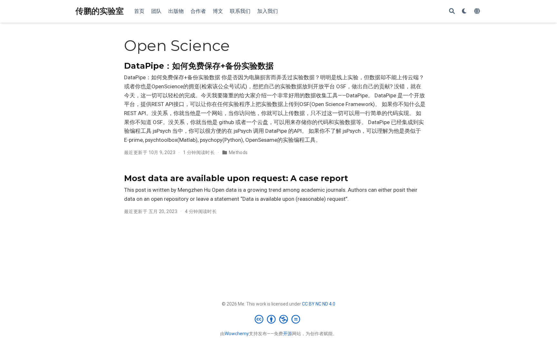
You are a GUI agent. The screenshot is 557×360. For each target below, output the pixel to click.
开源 (287, 333)
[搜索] (452, 11)
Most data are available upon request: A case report (236, 178)
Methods (238, 152)
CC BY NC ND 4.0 (318, 303)
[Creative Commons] (279, 319)
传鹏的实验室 (99, 11)
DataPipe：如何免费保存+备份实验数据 (199, 66)
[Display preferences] (464, 11)
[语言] (478, 11)
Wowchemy (237, 333)
